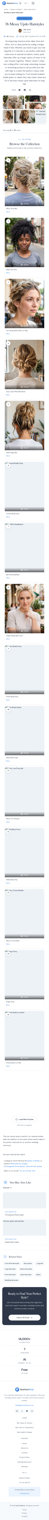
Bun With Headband (12, 575)
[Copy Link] (35, 90)
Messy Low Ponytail (12, 819)
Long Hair (39, 1263)
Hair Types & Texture (24, 1423)
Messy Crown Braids (12, 941)
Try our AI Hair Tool (27, 1171)
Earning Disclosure (24, 1462)
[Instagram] (17, 1411)
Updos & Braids (16, 9)
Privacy (24, 1513)
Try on (26, 204)
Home (6, 9)
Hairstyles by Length (18, 1164)
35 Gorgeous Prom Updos (14, 1166)
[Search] (20, 3)
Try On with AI (24, 1482)
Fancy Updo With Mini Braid (15, 392)
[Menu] (33, 3)
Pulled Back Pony (12, 880)
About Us (24, 1448)
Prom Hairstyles (10, 1275)
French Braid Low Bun (13, 1063)
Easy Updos (28, 1263)
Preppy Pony (10, 1002)
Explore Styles (24, 1478)
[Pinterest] (27, 1411)
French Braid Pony (12, 697)
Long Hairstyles (10, 1269)
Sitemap (24, 1466)
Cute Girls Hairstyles (12, 1263)
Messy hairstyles (26, 1269)
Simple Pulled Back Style (14, 636)
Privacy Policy (24, 1457)
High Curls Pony (11, 270)
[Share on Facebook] (25, 90)
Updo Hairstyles (30, 9)
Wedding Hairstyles (11, 1280)
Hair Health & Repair (24, 1432)
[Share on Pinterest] (19, 90)
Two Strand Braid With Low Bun (17, 331)
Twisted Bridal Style (12, 514)
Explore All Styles (23, 1318)
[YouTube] (32, 1411)
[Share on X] (30, 90)
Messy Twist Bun (11, 208)
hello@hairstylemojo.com (24, 1405)
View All (6, 1188)
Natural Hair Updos (17, 1154)
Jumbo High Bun (11, 453)
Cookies (24, 1516)
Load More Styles (26, 1119)
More (8, 212)
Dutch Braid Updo (12, 758)
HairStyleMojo (20, 1506)
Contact (24, 1453)
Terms (24, 1510)
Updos (38, 1275)
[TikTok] (22, 1411)
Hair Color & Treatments (24, 1427)
